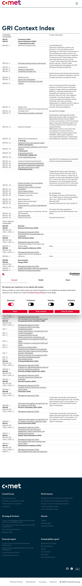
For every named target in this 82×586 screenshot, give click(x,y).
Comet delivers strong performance (55, 501)
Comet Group (8, 494)
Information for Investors (12, 504)
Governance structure (25, 153)
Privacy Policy (16, 582)
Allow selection (41, 311)
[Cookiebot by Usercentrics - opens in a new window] (71, 274)
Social (43, 549)
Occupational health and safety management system (29, 328)
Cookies (42, 582)
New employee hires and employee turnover (33, 319)
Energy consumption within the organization (33, 268)
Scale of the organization (26, 79)
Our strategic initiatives (11, 529)
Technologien (46, 523)
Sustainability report (50, 539)
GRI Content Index (48, 557)
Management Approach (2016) (28, 232)
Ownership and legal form (27, 71)
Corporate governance (11, 552)
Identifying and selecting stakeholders (31, 163)
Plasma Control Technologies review (55, 504)
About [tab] (68, 280)
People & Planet (47, 526)
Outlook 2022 (7, 532)
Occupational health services (28, 335)
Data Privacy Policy (37, 292)
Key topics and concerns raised (28, 167)
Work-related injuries (25, 359)
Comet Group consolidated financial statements (16, 544)
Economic (44, 554)
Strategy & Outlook (10, 516)
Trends (43, 520)
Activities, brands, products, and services (32, 63)
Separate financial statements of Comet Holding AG (17, 549)
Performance (46, 494)
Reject (15, 311)
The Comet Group (9, 498)
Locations (6, 506)
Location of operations (25, 69)
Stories (44, 516)
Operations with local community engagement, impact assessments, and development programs (31, 431)
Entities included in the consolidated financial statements (30, 184)
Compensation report (10, 555)
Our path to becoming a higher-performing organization (18, 526)
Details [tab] (41, 280)
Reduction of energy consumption (29, 270)
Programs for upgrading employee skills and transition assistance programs (33, 368)
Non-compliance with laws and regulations (32, 451)
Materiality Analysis (48, 543)
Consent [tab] (14, 280)
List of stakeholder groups (27, 157)
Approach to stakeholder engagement (31, 165)
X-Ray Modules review (49, 509)
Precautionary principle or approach (30, 113)
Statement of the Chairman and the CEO (57, 498)
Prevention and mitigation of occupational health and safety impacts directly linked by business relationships (33, 351)
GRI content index (24, 215)
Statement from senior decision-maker (31, 143)
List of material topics (25, 191)
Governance (45, 552)
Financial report (9, 539)
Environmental (46, 546)
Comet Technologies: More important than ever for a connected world (18, 521)
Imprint (53, 582)
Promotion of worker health (27, 347)
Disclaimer (31, 582)
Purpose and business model (13, 501)
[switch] (31, 304)
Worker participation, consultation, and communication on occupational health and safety (32, 339)
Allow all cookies (67, 311)
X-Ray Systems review (49, 506)
